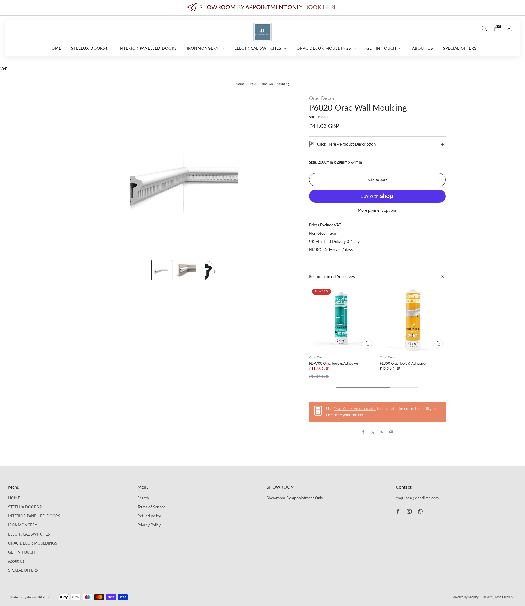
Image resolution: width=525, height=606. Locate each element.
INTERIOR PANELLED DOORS (148, 48)
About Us (422, 48)
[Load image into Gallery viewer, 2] (186, 270)
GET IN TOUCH (381, 48)
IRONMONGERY (203, 48)
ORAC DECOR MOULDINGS (324, 48)
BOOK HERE (320, 7)
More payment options (377, 210)
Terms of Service (151, 507)
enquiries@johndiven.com (417, 498)
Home (240, 84)
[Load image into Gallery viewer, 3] (210, 270)
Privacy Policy (149, 525)
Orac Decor (322, 98)
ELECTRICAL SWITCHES (257, 48)
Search (143, 498)
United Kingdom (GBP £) (27, 597)
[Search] (484, 28)
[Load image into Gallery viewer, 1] (161, 270)
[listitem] (262, 7)
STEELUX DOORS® (90, 48)
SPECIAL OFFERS (460, 48)
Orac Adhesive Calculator (355, 409)
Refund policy (149, 516)
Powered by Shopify (465, 597)
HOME (54, 48)
